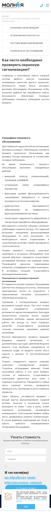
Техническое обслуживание (26, 51)
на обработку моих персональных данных (23, 479)
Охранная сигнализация (24, 28)
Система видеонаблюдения (26, 43)
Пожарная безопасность (25, 35)
